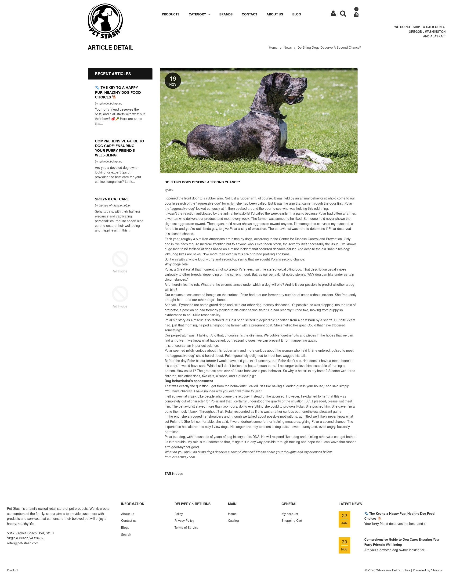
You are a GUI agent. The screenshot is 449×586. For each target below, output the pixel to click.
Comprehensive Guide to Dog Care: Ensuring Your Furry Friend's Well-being (119, 148)
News (288, 48)
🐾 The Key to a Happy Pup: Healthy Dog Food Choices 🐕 (118, 92)
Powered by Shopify (427, 570)
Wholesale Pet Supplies (393, 570)
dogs (179, 474)
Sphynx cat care (112, 199)
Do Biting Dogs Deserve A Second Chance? (329, 48)
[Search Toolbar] (343, 15)
